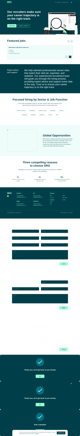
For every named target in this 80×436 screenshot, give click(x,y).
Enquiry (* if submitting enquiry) (19, 249)
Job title (43, 242)
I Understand (61, 432)
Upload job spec (16, 343)
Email (13, 235)
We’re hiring (65, 197)
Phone (42, 330)
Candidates (52, 199)
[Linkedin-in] (8, 196)
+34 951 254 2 (19, 203)
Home (51, 195)
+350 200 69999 (20, 195)
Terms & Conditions (64, 212)
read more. (36, 433)
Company (14, 242)
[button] (71, 2)
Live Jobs (58, 2)
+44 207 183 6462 (37, 195)
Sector (42, 336)
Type (13, 228)
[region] (40, 433)
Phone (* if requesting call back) (48, 235)
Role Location (15, 336)
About (64, 195)
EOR (51, 203)
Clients (51, 201)
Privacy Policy (70, 212)
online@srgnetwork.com (21, 197)
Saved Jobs (66, 2)
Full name (43, 228)
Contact (64, 199)
